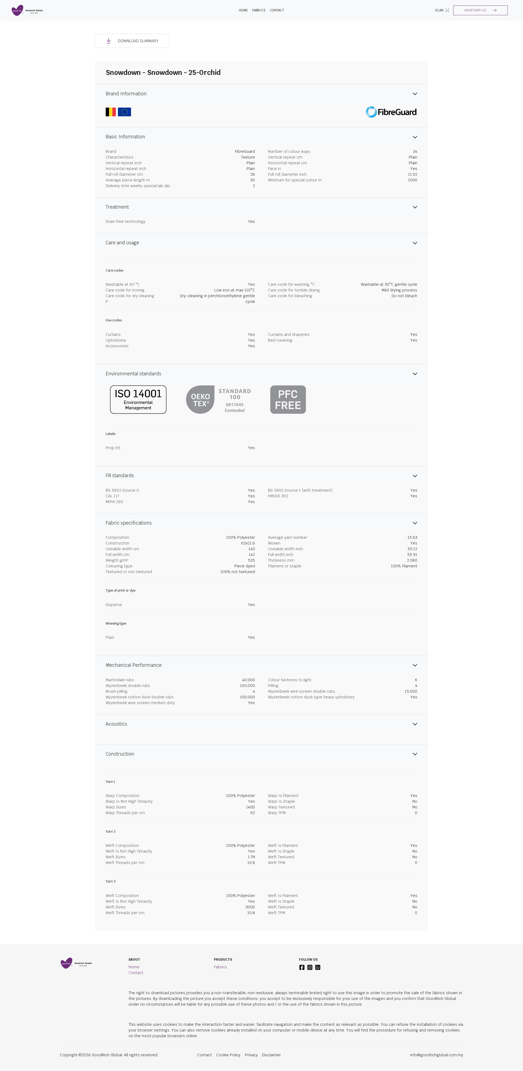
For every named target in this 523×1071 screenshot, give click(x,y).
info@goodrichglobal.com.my (436, 1054)
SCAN (439, 10)
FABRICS (259, 10)
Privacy (251, 1054)
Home (134, 966)
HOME (243, 10)
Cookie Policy (228, 1054)
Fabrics (220, 966)
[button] (480, 10)
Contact (277, 10)
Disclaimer (271, 1054)
